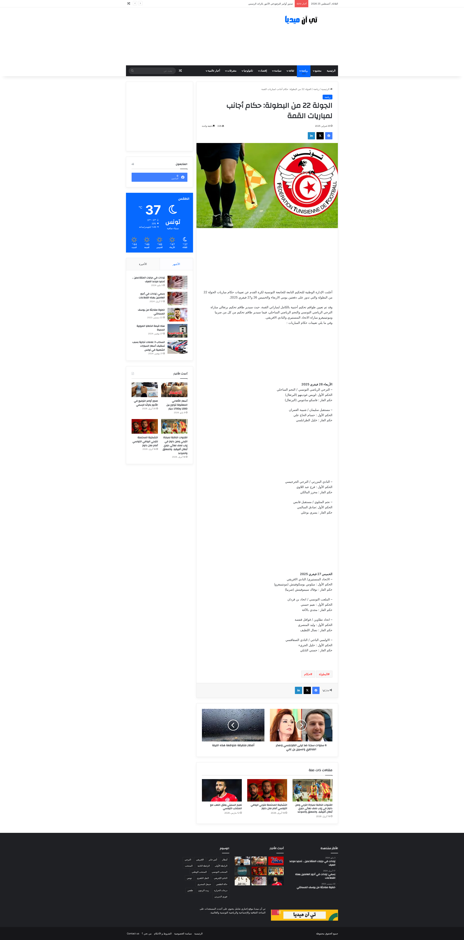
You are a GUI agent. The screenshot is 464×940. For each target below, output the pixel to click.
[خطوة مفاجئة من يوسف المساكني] (177, 314)
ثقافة (291, 71)
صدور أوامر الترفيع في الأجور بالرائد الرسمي (146, 403)
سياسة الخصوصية (183, 933)
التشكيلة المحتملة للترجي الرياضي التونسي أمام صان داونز (269, 807)
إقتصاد (263, 71)
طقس (190, 890)
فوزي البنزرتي (220, 896)
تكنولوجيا (248, 71)
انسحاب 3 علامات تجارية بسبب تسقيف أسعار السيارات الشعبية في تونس (148, 346)
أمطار (224, 859)
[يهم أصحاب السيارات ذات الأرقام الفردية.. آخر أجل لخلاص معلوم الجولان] (242, 871)
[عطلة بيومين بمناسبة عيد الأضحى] (276, 861)
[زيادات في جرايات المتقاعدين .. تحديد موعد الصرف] (177, 282)
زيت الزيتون (203, 890)
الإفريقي (200, 859)
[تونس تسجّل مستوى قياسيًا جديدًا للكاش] (259, 881)
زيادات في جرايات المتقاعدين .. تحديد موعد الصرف (148, 279)
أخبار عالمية (214, 71)
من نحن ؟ (147, 933)
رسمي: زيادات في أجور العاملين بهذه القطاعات (152, 295)
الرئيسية (331, 71)
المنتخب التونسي (219, 871)
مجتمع (318, 71)
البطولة (323, 674)
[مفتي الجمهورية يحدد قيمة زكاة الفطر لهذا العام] (242, 881)
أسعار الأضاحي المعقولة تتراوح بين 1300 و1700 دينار (176, 405)
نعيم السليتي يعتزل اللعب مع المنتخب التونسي (226, 807)
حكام (307, 674)
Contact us (133, 933)
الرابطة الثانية (204, 865)
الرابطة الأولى (221, 865)
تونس (189, 878)
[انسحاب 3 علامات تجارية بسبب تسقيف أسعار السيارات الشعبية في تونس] (177, 347)
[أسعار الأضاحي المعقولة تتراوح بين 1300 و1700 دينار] (174, 389)
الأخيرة (143, 264)
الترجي (188, 859)
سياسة (277, 71)
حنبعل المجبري (204, 884)
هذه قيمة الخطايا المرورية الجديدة (151, 328)
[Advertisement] (196, 36)
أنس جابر (213, 859)
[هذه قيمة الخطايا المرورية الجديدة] (177, 331)
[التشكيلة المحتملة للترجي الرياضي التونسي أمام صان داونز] (267, 790)
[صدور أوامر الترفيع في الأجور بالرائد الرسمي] (145, 389)
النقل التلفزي (203, 878)
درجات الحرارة (220, 890)
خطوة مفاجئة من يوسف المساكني (151, 312)
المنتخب (188, 865)
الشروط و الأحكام (163, 933)
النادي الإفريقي (220, 878)
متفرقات (232, 71)
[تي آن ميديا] (304, 20)
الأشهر (176, 264)
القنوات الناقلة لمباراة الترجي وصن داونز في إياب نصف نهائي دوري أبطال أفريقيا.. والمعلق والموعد (243, 3)
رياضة (304, 71)
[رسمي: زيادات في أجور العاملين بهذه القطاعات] (177, 298)
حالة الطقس (221, 884)
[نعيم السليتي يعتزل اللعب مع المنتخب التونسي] (222, 790)
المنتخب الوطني (199, 871)
